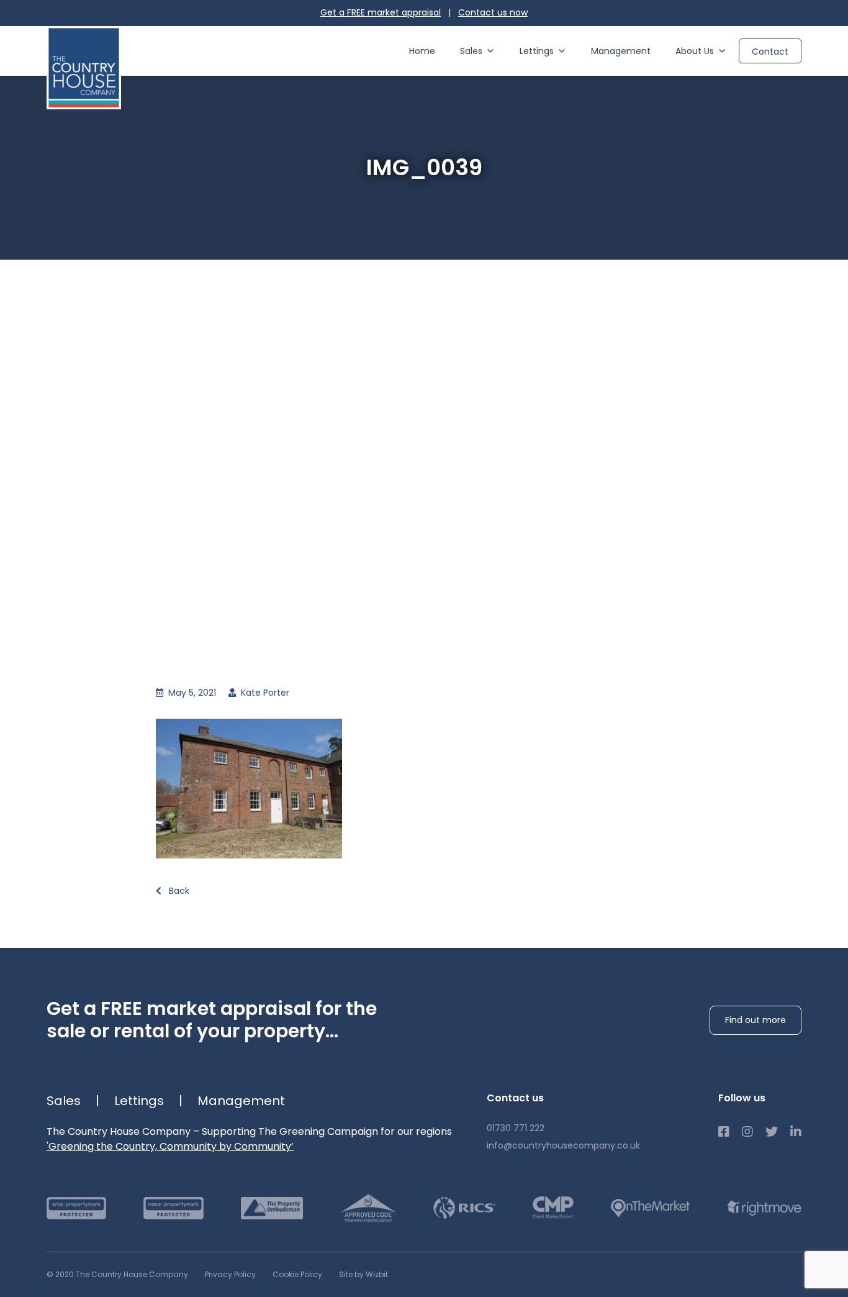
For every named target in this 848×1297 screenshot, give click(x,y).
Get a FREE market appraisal (380, 12)
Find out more (755, 1020)
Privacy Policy (230, 1274)
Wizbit (377, 1274)
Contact (770, 51)
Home (422, 51)
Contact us (493, 12)
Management (621, 51)
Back (177, 891)
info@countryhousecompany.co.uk (563, 1145)
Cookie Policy (297, 1274)
